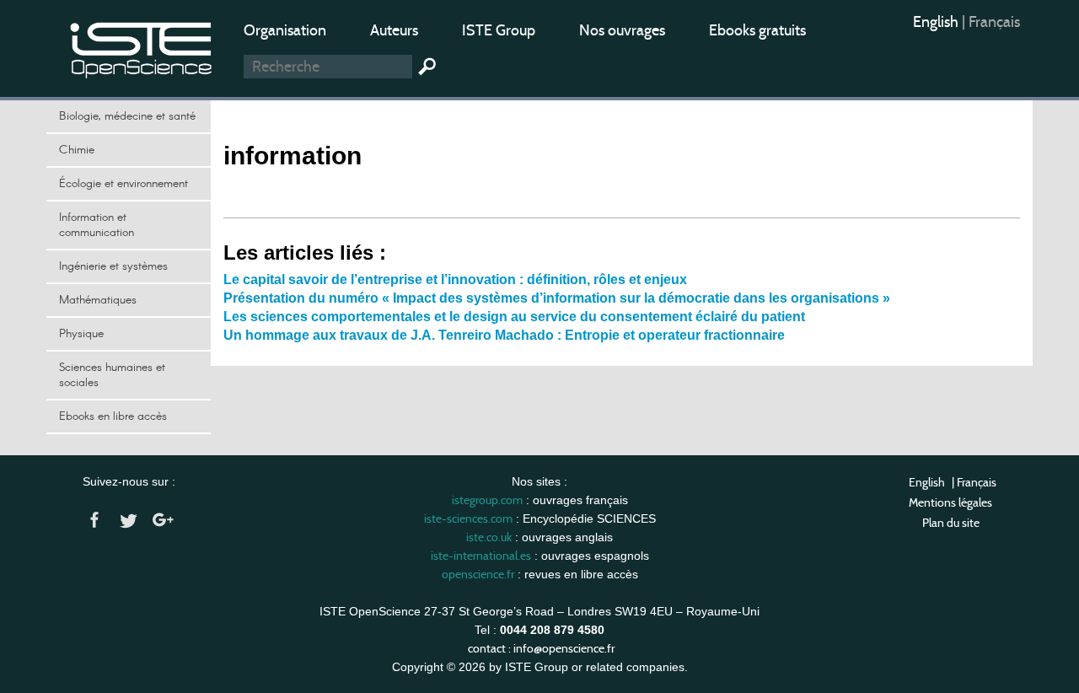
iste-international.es (481, 555)
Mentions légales (950, 502)
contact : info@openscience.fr (541, 648)
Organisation (285, 30)
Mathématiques (98, 300)
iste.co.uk (489, 537)
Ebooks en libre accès (113, 416)
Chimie (76, 150)
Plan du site (951, 522)
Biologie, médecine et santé (127, 116)
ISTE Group (498, 30)
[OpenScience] (141, 47)
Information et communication (96, 225)
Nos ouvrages (622, 30)
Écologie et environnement (123, 183)
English (937, 22)
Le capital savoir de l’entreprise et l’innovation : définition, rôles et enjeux (455, 279)
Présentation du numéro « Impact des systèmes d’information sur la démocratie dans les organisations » (556, 298)
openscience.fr (478, 574)
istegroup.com (487, 500)
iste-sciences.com (468, 518)
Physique (81, 333)
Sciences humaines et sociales (112, 375)
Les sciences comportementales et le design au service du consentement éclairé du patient (514, 316)
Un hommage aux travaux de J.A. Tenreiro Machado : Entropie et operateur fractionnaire (504, 335)
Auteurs (394, 30)
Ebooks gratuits (757, 30)
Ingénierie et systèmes (113, 266)
